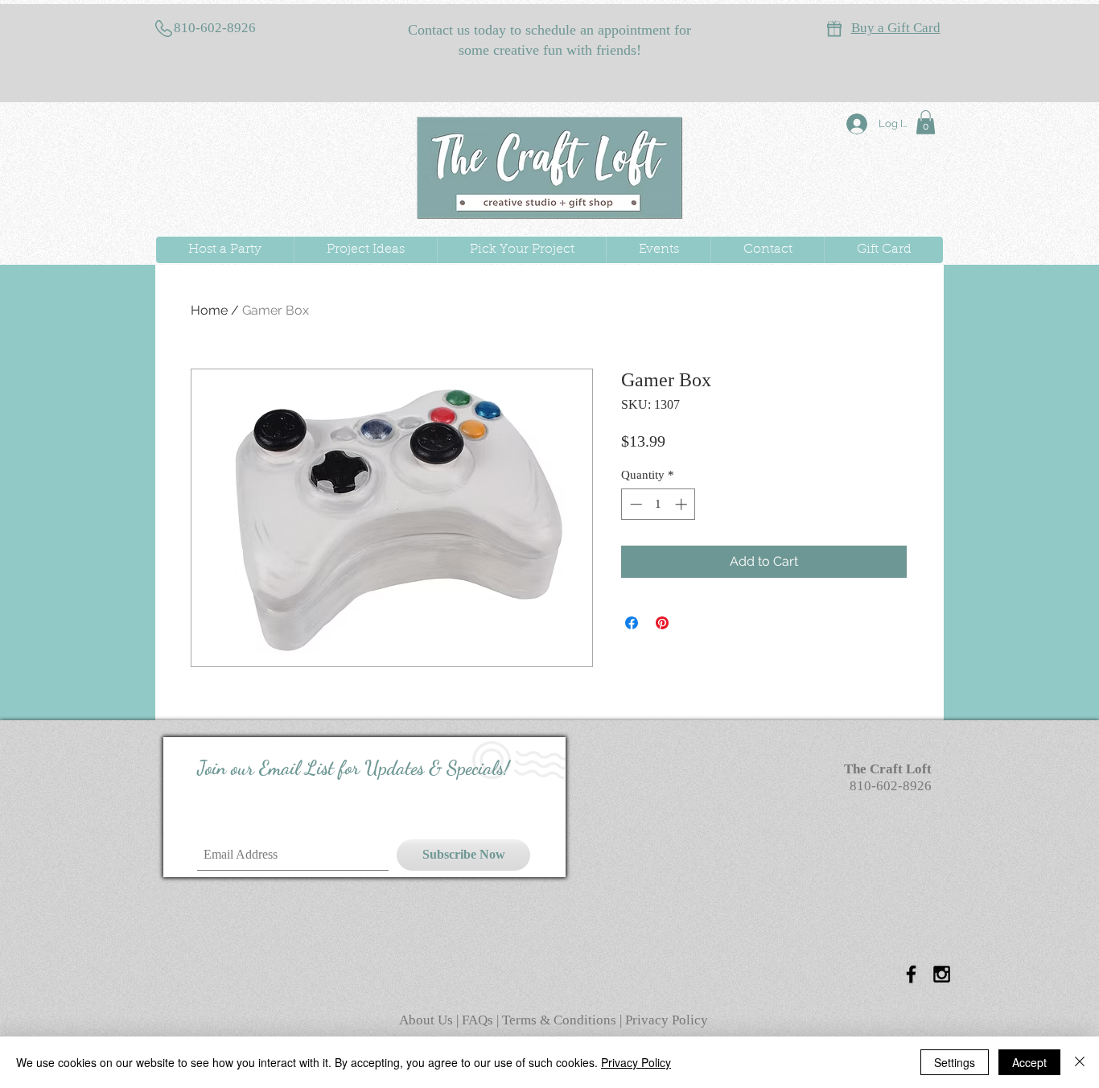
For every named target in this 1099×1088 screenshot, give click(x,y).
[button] (926, 122)
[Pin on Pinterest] (662, 623)
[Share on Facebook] (631, 623)
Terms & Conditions (559, 1020)
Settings (954, 1062)
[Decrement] (634, 504)
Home (209, 310)
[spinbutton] (658, 504)
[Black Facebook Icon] (911, 974)
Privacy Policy (666, 1020)
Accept (1029, 1062)
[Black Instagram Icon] (941, 974)
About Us (427, 1020)
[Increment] (683, 504)
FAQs (479, 1020)
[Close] (1079, 1062)
